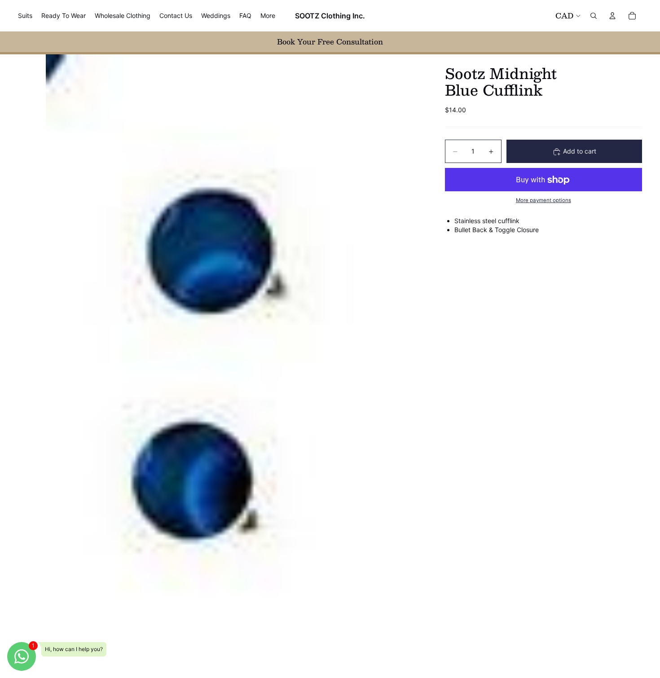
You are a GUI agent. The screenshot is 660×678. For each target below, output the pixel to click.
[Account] (612, 16)
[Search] (593, 16)
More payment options (543, 200)
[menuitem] (268, 15)
